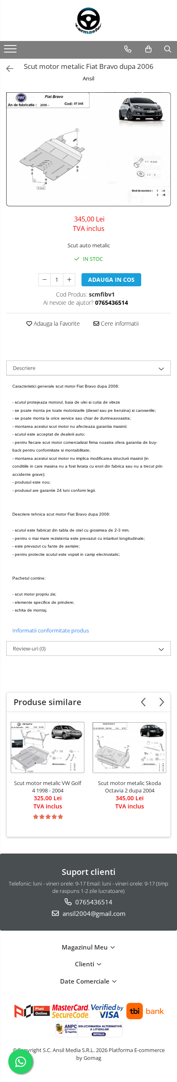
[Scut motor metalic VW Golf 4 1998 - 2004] (47, 747)
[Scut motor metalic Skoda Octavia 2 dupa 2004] (129, 748)
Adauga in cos (111, 279)
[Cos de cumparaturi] (148, 49)
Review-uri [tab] (29, 648)
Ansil (88, 78)
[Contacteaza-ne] (128, 49)
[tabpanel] (88, 149)
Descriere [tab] (24, 368)
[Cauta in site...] (167, 49)
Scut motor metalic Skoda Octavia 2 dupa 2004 (129, 786)
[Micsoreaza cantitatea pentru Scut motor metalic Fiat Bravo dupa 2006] (44, 279)
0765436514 (93, 902)
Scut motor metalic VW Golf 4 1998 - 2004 (47, 786)
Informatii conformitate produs (50, 630)
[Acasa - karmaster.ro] (88, 20)
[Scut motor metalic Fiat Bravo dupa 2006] (88, 149)
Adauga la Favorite (56, 323)
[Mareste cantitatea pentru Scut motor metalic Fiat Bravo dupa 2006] (69, 279)
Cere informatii (119, 323)
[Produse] (11, 51)
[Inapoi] (6, 68)
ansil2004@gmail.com (93, 913)
